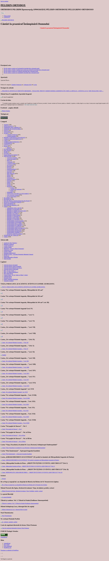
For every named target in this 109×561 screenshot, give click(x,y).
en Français (10, 165)
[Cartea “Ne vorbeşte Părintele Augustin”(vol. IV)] (2, 311)
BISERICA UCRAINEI (13, 219)
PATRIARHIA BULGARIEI (14, 224)
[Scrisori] (3, 478)
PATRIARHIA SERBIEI (13, 232)
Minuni (9, 175)
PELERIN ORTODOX (13, 5)
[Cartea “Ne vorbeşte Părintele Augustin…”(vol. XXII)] (15, 423)
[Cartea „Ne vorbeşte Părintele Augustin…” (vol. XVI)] (15, 386)
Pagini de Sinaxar (11, 179)
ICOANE (6, 153)
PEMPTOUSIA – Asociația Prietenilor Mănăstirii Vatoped (18, 254)
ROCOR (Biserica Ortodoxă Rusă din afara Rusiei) (17, 201)
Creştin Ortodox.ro (8, 245)
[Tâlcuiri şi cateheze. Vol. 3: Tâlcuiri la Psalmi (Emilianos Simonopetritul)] (20, 503)
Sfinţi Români (7, 258)
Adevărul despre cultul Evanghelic (12, 266)
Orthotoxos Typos (8, 250)
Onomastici (10, 178)
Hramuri (9, 167)
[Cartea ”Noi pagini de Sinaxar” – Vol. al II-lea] (13, 435)
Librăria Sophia (8, 247)
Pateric (8, 182)
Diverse (6, 146)
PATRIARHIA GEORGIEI (14, 226)
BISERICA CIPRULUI (13, 212)
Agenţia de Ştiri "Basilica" (10, 243)
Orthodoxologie (8, 276)
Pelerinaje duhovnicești (9, 253)
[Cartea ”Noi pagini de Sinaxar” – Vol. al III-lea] (13, 441)
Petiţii (8, 147)
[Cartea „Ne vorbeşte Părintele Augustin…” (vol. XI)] (3, 355)
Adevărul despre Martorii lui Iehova (13, 268)
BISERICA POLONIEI (13, 218)
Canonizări (10, 162)
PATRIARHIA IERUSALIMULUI (16, 228)
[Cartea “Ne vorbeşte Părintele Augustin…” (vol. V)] (2, 318)
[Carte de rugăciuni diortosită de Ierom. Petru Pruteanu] (15, 528)
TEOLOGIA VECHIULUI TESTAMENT (18, 193)
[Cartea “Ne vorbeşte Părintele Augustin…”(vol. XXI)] (15, 416)
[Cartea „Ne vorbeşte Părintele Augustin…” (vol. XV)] (15, 379)
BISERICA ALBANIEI (13, 209)
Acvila (35, 84)
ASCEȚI (6, 130)
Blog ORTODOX (8, 273)
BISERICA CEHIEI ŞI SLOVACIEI (16, 211)
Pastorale (9, 180)
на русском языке (11, 196)
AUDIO (6, 133)
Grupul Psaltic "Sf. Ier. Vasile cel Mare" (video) (16, 275)
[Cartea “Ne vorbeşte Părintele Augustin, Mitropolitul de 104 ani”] (2, 299)
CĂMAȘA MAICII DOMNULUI (12, 139)
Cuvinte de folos (11, 163)
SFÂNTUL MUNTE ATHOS (14, 234)
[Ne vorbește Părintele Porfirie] (9, 522)
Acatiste (12, 188)
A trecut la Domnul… (12, 157)
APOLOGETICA (8, 126)
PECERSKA (7, 198)
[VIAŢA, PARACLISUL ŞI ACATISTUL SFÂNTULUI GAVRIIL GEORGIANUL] (23, 287)
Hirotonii (9, 166)
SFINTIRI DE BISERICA (10, 205)
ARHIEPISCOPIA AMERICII (12, 127)
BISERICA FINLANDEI (13, 215)
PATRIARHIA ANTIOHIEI (14, 222)
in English (9, 170)
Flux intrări (6, 544)
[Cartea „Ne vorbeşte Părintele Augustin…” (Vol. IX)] (14, 342)
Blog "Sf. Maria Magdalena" (11, 272)
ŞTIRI (5, 206)
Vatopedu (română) (8, 280)
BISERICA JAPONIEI (13, 216)
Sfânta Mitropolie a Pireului (11, 257)
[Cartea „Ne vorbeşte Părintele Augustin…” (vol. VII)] (2, 330)
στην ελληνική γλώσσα (13, 195)
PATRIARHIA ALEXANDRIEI (15, 221)
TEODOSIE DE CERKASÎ (11, 235)
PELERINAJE (7, 199)
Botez (8, 160)
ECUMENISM (8, 149)
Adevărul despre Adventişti (11, 265)
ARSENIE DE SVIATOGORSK (12, 129)
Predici (9, 183)
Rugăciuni (9, 186)
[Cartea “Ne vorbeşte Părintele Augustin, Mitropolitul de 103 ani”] (2, 293)
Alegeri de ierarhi (11, 159)
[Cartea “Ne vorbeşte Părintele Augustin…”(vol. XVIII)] (15, 398)
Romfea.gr (6, 256)
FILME (6, 152)
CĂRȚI (6, 140)
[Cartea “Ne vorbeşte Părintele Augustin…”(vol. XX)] (14, 410)
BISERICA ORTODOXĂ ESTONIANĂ (14, 137)
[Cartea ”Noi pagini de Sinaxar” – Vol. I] (11, 429)
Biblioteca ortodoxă (9, 244)
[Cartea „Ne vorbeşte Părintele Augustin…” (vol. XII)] (15, 361)
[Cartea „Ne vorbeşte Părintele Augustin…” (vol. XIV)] (15, 373)
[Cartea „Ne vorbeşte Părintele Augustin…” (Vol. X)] (14, 349)
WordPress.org (7, 547)
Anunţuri (6, 124)
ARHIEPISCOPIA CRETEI (14, 208)
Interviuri (9, 172)
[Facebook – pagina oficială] (5, 111)
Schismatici (10, 192)
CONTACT (7, 17)
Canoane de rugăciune (15, 189)
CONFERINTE (8, 143)
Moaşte (9, 176)
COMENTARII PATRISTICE (11, 142)
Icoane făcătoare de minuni (10, 155)
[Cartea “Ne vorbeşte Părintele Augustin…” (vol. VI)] (2, 324)
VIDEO (6, 236)
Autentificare (4, 537)
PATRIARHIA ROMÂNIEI (14, 231)
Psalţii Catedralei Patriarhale (11, 279)
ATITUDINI (7, 132)
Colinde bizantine (11, 136)
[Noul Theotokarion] (6, 515)
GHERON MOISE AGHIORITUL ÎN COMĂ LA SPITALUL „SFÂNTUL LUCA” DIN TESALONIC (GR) (74, 91)
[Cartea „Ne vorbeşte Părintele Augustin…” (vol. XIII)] (15, 367)
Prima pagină (7, 16)
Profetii (9, 185)
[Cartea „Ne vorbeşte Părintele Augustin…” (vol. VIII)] (2, 336)
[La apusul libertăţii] (6, 497)
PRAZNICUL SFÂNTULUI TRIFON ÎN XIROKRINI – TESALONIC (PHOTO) (23, 91)
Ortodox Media (8, 251)
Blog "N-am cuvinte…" (10, 270)
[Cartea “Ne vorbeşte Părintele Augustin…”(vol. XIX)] (15, 404)
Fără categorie (7, 150)
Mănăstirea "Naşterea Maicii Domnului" (14, 248)
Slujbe (11, 190)
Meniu (2, 13)
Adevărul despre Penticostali (11, 269)
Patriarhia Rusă (7, 278)
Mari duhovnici (11, 173)
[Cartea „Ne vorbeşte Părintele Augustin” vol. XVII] (14, 392)
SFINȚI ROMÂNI (8, 203)
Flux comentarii (8, 546)
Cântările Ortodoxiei (16, 84)
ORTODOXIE (7, 156)
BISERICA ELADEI (12, 213)
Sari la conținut (4, 1)
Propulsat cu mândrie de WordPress (10, 550)
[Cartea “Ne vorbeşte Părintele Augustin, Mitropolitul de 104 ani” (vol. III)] (2, 305)
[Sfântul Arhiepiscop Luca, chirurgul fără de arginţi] (14, 509)
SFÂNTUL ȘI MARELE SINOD (12, 202)
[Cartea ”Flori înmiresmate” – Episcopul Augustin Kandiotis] (16, 454)
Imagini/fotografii (11, 169)
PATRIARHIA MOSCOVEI (14, 229)
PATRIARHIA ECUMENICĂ (15, 225)
